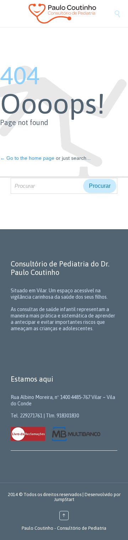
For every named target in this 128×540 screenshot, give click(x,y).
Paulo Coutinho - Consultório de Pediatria (64, 528)
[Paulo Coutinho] (71, 13)
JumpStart (64, 499)
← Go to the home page (27, 158)
